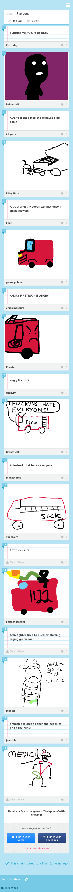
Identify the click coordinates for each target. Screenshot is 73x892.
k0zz (9, 223)
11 (4, 459)
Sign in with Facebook (53, 838)
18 (4, 747)
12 (4, 485)
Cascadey (12, 45)
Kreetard (11, 367)
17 (4, 718)
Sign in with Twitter (22, 838)
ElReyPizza (12, 193)
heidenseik (12, 104)
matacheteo (13, 477)
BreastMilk (13, 452)
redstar (10, 710)
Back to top (11, 887)
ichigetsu (11, 134)
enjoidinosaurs (15, 308)
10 (4, 400)
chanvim (11, 392)
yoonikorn (12, 536)
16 (4, 659)
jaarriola (11, 740)
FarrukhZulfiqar (15, 621)
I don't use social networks (36, 848)
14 (4, 570)
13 (4, 544)
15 (4, 629)
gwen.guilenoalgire (18, 282)
